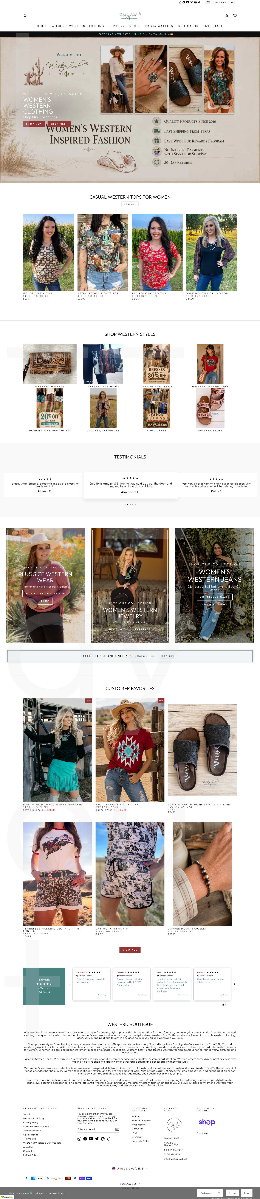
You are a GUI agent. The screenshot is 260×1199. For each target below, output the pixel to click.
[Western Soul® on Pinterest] (103, 1139)
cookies (30, 1192)
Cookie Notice (30, 1134)
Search (27, 1114)
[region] (151, 984)
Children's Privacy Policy (36, 1126)
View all (130, 204)
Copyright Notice (141, 1141)
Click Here (202, 1133)
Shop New (34, 124)
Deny (246, 1193)
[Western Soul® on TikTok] (108, 1139)
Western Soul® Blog (33, 1118)
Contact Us (29, 1151)
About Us (28, 1147)
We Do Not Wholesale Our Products (42, 1142)
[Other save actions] (219, 1193)
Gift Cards (188, 26)
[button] (69, 984)
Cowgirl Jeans (214, 604)
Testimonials (29, 1138)
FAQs (134, 1132)
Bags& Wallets (159, 26)
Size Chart (213, 26)
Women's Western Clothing (78, 26)
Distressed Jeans (214, 597)
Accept (232, 1193)
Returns (136, 1116)
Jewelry (117, 26)
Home (42, 26)
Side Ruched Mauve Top (45, 593)
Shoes (135, 26)
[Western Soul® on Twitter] (97, 1139)
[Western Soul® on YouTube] (91, 1139)
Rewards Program (141, 1120)
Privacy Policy (30, 1122)
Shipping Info (139, 1124)
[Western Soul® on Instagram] (79, 1139)
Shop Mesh (59, 124)
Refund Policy (30, 1155)
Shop (45, 601)
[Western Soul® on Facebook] (85, 1139)
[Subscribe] (117, 1129)
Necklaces (118, 629)
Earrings (143, 629)
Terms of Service (32, 1130)
